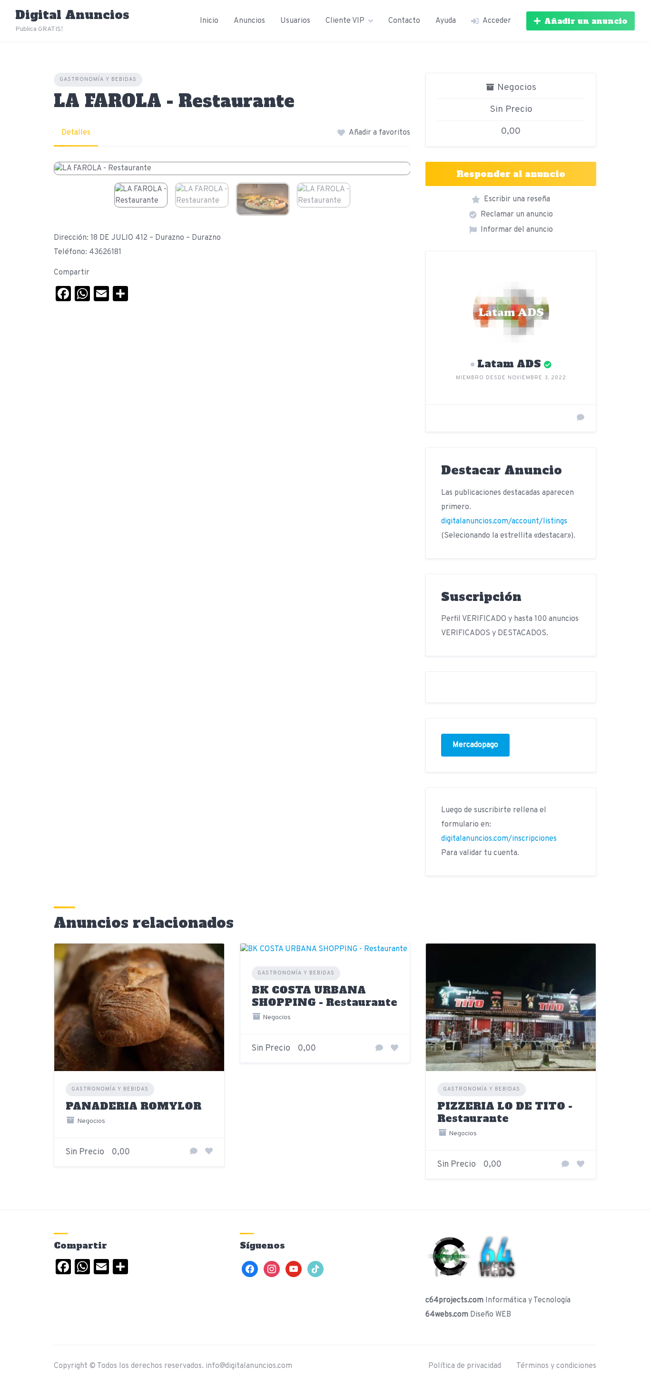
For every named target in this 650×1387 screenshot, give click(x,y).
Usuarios (295, 21)
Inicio (209, 21)
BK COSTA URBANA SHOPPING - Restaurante (324, 996)
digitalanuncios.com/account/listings (504, 521)
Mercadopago (475, 745)
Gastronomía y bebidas (98, 79)
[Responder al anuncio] (193, 1152)
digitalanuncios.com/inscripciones (499, 839)
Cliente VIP (344, 21)
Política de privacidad (464, 1366)
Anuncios (249, 21)
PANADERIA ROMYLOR (133, 1106)
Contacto (404, 21)
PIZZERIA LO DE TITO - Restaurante (504, 1112)
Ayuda (445, 21)
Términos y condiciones (556, 1366)
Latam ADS (509, 364)
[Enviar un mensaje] (580, 418)
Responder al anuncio (510, 174)
